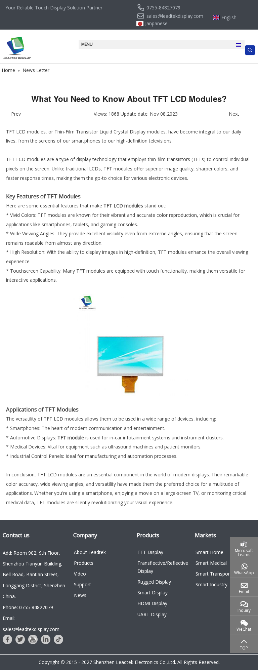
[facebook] (7, 639)
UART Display (152, 614)
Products (83, 563)
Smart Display (152, 592)
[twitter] (20, 639)
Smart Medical (211, 563)
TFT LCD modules (123, 205)
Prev (16, 114)
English (228, 17)
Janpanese (156, 23)
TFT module (70, 437)
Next (234, 114)
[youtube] (33, 639)
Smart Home (209, 552)
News (80, 595)
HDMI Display (152, 603)
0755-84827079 (163, 7)
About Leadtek (90, 552)
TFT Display (150, 552)
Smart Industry (211, 584)
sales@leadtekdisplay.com (174, 16)
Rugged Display (154, 582)
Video (80, 573)
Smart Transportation (219, 573)
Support (82, 584)
